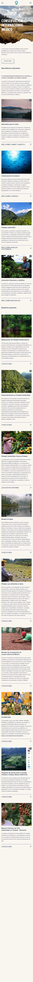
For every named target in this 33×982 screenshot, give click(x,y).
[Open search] (2, 3)
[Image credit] (32, 7)
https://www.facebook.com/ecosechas (12, 735)
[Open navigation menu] (30, 3)
